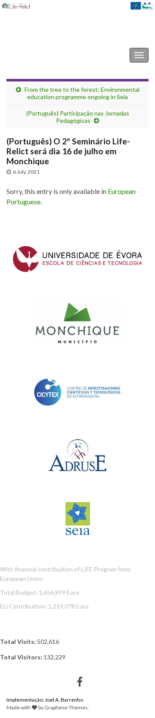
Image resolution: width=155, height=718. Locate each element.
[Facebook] (80, 680)
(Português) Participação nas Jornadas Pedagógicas (77, 116)
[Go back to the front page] (77, 22)
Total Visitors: (21, 657)
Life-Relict (28, 55)
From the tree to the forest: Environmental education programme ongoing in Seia (82, 93)
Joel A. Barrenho (64, 699)
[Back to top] (135, 698)
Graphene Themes (66, 707)
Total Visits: (18, 641)
